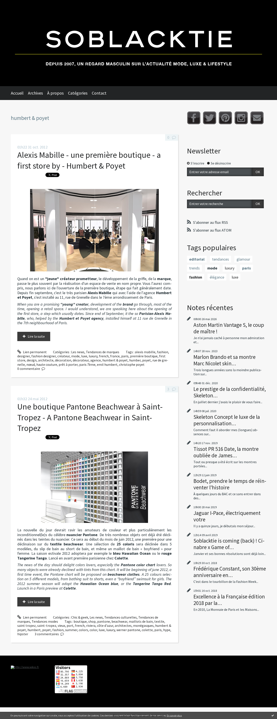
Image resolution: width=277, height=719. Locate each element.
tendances (220, 259)
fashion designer (43, 356)
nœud (30, 364)
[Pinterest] (225, 117)
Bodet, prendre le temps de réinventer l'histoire (229, 484)
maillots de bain (141, 621)
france (115, 356)
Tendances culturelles (120, 617)
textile (159, 621)
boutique (80, 621)
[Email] (257, 117)
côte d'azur (105, 625)
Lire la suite (36, 336)
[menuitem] (19, 93)
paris (125, 356)
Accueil (17, 93)
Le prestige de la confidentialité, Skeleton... (229, 392)
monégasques (143, 625)
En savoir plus (174, 715)
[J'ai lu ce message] (272, 715)
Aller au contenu (14, 4)
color (93, 630)
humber (135, 360)
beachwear (119, 621)
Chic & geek (79, 617)
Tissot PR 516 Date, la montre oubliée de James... (226, 452)
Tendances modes (45, 621)
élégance (217, 277)
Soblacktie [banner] (138, 43)
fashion (162, 352)
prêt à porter (68, 364)
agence (95, 360)
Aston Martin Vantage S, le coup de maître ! (228, 328)
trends (194, 268)
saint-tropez (46, 625)
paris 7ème (87, 364)
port (70, 625)
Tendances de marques (102, 352)
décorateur (81, 360)
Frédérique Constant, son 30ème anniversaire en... (229, 572)
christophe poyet (132, 364)
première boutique (144, 356)
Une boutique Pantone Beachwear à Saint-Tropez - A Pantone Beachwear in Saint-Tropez (90, 417)
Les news (77, 352)
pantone (103, 621)
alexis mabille (145, 352)
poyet (146, 360)
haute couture (46, 364)
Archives (35, 93)
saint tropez (26, 625)
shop (92, 621)
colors (83, 630)
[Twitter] (209, 117)
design (32, 360)
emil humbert (107, 364)
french (104, 356)
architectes (123, 625)
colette (147, 630)
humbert (34, 630)
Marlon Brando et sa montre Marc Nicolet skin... (224, 360)
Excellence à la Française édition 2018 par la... (229, 599)
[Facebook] (193, 117)
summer (71, 630)
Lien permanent (34, 352)
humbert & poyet (115, 360)
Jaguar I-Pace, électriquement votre (227, 516)
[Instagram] (241, 117)
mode (75, 356)
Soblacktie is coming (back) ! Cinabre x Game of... (228, 544)
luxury (93, 356)
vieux (61, 625)
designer (23, 356)
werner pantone (128, 630)
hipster (22, 634)
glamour (243, 259)
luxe (84, 356)
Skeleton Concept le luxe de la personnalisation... (226, 420)
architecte (45, 360)
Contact (99, 93)
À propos (55, 93)
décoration (63, 360)
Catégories (77, 93)
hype (166, 630)
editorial (197, 259)
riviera (90, 625)
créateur (63, 356)
